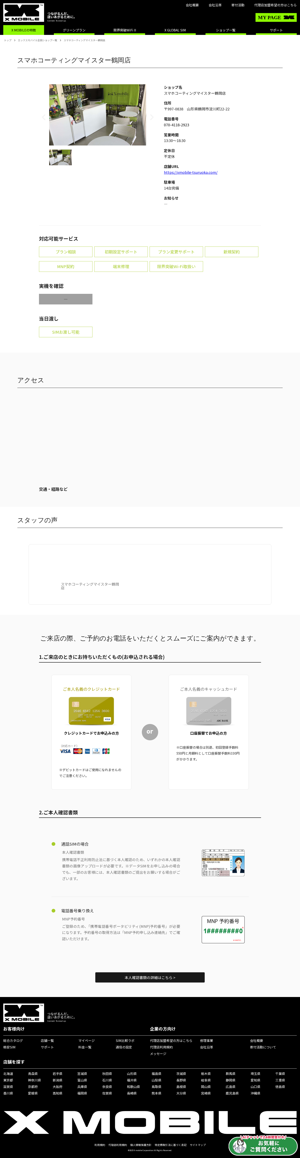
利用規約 (99, 1145)
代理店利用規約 (161, 1047)
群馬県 (231, 1073)
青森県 (33, 1073)
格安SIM (9, 1047)
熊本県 (156, 1093)
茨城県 (181, 1073)
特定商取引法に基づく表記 (171, 1145)
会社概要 (192, 4)
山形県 (132, 1073)
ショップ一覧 (226, 30)
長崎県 (132, 1093)
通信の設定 (124, 1047)
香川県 (8, 1093)
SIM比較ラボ (125, 1040)
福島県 (156, 1073)
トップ (7, 40)
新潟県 (57, 1080)
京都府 (33, 1086)
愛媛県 (33, 1093)
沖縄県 (255, 1093)
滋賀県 (8, 1086)
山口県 (255, 1086)
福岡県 (82, 1093)
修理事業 (206, 1040)
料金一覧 (84, 1047)
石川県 (107, 1080)
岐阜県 (206, 1080)
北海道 (8, 1073)
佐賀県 (107, 1093)
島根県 (181, 1086)
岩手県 (57, 1073)
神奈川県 (34, 1080)
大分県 (181, 1093)
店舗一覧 (47, 1040)
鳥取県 (156, 1086)
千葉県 (280, 1073)
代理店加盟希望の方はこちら (275, 4)
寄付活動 (237, 4)
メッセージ (158, 1053)
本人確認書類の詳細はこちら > (150, 977)
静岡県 (231, 1080)
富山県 (82, 1080)
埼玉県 (255, 1073)
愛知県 (255, 1080)
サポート (276, 30)
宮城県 (82, 1073)
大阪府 (57, 1086)
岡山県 (206, 1086)
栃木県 (206, 1073)
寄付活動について (263, 1047)
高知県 (57, 1093)
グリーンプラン (74, 30)
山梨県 (156, 1080)
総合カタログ (13, 1040)
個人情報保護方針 (140, 1145)
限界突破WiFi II (124, 30)
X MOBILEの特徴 (23, 30)
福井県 (132, 1080)
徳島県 (280, 1086)
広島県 (231, 1086)
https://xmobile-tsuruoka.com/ (191, 172)
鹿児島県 (232, 1093)
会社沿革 (215, 4)
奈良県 (107, 1086)
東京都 (8, 1080)
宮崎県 (206, 1093)
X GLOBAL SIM (175, 30)
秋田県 (107, 1073)
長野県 (181, 1080)
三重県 (280, 1080)
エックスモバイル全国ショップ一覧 (37, 40)
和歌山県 (133, 1086)
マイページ (86, 1040)
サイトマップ (198, 1145)
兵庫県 (82, 1086)
